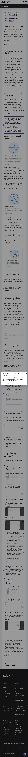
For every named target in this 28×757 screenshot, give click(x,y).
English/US (5, 383)
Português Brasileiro (16, 383)
